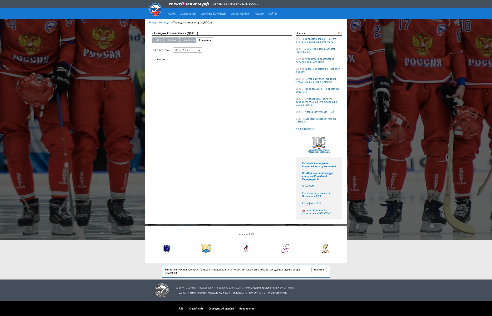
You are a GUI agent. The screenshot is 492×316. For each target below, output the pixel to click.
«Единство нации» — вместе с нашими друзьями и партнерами (316, 40)
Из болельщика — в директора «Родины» (318, 90)
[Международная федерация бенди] (167, 252)
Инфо (158, 40)
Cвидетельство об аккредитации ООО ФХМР (316, 211)
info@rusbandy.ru (277, 292)
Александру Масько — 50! (319, 112)
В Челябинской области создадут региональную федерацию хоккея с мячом (316, 102)
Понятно (319, 269)
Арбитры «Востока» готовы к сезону (316, 120)
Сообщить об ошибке (221, 308)
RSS (340, 33)
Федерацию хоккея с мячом (263, 287)
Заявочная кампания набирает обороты (318, 70)
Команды (164, 22)
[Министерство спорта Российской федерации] (206, 252)
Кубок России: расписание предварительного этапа (315, 60)
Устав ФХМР (308, 186)
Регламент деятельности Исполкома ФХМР (316, 195)
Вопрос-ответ (247, 308)
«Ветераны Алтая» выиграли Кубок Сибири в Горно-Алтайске (316, 80)
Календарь (188, 40)
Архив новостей (305, 128)
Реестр (152, 22)
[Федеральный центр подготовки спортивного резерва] (285, 252)
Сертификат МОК (311, 203)
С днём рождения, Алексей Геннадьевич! (316, 50)
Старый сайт (196, 308)
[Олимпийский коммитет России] (246, 252)
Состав (172, 40)
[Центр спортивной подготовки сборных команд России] (325, 252)
